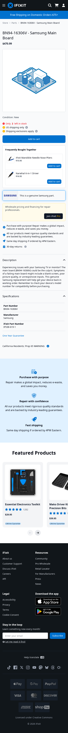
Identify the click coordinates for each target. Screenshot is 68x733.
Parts (14, 22)
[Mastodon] (41, 667)
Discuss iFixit (9, 568)
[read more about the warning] (48, 346)
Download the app (47, 593)
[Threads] (53, 667)
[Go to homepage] (18, 5)
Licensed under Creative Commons (34, 717)
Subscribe (57, 635)
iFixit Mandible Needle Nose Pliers (34, 157)
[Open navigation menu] (4, 5)
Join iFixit (53, 216)
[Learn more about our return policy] (25, 246)
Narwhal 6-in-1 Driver (27, 173)
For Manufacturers (45, 573)
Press (38, 578)
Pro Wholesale (42, 563)
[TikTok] (9, 667)
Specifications (11, 296)
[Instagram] (28, 667)
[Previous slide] (30, 533)
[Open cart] (56, 5)
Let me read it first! (15, 641)
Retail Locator (42, 568)
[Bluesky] (46, 667)
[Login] (63, 5)
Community (41, 558)
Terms (6, 609)
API (4, 578)
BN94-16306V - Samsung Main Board (40, 22)
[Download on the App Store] (48, 601)
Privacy (6, 604)
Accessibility (9, 599)
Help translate (31, 657)
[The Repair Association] (59, 667)
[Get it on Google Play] (48, 611)
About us (7, 558)
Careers (7, 573)
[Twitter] (22, 667)
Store (5, 22)
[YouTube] (34, 667)
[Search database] (49, 5)
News (38, 583)
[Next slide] (38, 533)
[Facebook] (15, 667)
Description (9, 260)
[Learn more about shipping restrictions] (26, 127)
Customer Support (12, 563)
